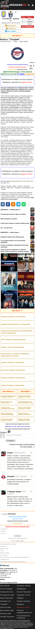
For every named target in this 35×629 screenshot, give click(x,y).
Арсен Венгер (5, 586)
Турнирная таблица (24, 586)
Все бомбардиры (27, 26)
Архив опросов (21, 538)
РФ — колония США (6, 228)
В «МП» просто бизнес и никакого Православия (15, 223)
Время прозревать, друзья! (9, 218)
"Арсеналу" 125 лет (23, 595)
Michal (2, 579)
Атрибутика (12, 28)
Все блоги (16, 36)
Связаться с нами (23, 607)
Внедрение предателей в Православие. (12, 237)
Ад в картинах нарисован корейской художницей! (17, 428)
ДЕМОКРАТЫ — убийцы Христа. (10, 232)
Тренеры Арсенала (23, 601)
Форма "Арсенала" (6, 598)
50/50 (3, 531)
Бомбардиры (21, 589)
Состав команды (6, 589)
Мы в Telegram (11, 31)
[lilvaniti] (3, 477)
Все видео (25, 391)
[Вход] (9, 431)
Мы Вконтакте (11, 25)
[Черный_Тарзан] (3, 492)
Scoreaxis (12, 514)
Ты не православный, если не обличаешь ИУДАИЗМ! (13, 241)
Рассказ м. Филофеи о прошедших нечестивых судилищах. (15, 246)
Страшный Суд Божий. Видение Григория (17, 521)
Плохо (3, 533)
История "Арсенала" (24, 592)
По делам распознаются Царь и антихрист (13, 214)
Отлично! (4, 529)
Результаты (12, 538)
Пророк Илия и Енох (22, 69)
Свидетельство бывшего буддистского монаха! (17, 424)
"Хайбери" (20, 598)
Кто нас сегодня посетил (8, 582)
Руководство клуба (7, 595)
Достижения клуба (7, 610)
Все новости (8, 391)
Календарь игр (5, 601)
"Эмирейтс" (4, 604)
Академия (20, 604)
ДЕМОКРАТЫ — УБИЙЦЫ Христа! (10, 209)
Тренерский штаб (6, 592)
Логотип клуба (5, 607)
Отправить (10, 441)
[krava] (3, 454)
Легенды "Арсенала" (7, 616)
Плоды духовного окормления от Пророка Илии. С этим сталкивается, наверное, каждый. (15, 250)
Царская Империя (12, 69)
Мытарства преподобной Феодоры (17, 516)
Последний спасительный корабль (17, 67)
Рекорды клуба (5, 613)
